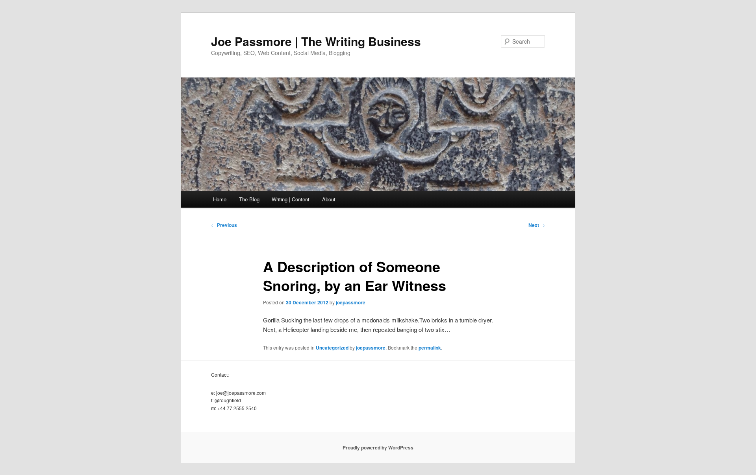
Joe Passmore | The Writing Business (316, 41)
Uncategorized (332, 347)
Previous (224, 224)
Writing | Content (290, 199)
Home (219, 199)
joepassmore (350, 302)
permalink (430, 347)
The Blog (249, 199)
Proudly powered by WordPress (378, 447)
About (328, 199)
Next (536, 224)
